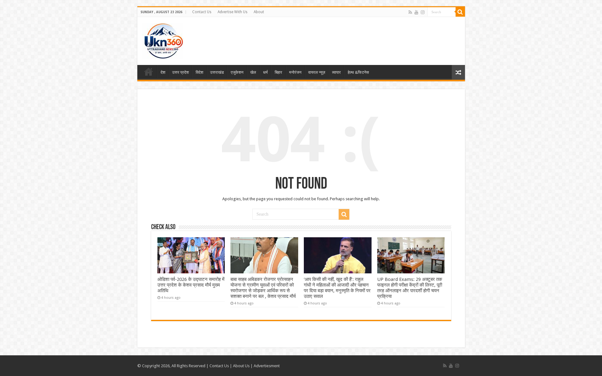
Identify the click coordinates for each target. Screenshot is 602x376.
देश (163, 72)
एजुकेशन (237, 72)
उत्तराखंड (217, 72)
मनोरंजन (295, 72)
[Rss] (410, 12)
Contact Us (201, 12)
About (259, 12)
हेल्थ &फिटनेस (358, 72)
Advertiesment (267, 365)
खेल (253, 72)
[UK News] (162, 39)
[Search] (460, 12)
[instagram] (422, 12)
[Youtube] (416, 12)
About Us (241, 365)
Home (148, 71)
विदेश (199, 72)
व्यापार (336, 72)
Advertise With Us (232, 12)
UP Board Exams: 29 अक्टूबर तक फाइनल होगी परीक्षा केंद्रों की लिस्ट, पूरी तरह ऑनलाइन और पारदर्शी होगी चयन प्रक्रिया (409, 288)
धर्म (265, 72)
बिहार (278, 72)
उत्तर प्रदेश (180, 72)
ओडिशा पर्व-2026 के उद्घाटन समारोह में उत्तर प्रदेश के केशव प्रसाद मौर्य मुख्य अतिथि (190, 285)
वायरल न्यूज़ (316, 72)
